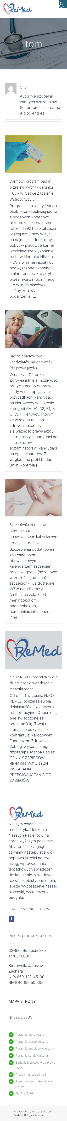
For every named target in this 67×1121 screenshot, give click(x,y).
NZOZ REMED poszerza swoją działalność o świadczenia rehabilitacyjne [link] (33, 683)
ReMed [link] (18, 1115)
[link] (63, 4)
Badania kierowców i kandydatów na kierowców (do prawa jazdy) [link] (31, 362)
